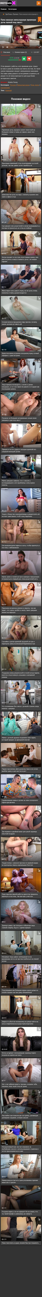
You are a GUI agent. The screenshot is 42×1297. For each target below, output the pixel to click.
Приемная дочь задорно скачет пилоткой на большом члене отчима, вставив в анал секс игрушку (18, 132)
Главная (3, 9)
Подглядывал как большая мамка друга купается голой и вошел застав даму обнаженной (20, 991)
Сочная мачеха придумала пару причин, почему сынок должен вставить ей (19, 323)
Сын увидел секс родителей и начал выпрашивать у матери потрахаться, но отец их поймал (21, 227)
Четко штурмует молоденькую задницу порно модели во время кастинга (19, 1054)
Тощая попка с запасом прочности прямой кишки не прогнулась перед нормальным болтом (20, 864)
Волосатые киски (23, 85)
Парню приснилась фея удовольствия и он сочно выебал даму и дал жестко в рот (20, 770)
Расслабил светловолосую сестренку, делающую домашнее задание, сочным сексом (20, 1116)
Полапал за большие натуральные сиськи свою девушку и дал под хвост (19, 419)
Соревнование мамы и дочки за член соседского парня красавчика (20, 801)
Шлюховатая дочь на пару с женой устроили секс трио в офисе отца (20, 195)
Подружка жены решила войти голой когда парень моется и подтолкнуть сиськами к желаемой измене (20, 675)
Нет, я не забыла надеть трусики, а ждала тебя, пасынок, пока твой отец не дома (19, 1085)
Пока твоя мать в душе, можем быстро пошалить (20, 1243)
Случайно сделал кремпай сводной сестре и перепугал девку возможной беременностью (18, 642)
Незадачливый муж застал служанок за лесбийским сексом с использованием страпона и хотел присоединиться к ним (20, 1149)
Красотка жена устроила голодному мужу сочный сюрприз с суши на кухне (20, 354)
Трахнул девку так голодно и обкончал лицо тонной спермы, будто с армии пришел (18, 926)
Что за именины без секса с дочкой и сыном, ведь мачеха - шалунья (20, 707)
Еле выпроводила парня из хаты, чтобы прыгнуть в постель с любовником (21, 546)
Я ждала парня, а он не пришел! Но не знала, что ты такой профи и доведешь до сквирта (20, 1212)
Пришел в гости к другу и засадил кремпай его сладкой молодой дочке (19, 450)
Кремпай (8, 90)
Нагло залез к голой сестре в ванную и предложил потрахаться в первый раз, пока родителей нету (20, 578)
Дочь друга (35, 85)
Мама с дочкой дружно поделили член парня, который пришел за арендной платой (19, 738)
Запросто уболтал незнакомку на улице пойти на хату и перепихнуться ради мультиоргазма (20, 1022)
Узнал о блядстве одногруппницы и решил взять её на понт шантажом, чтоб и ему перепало (21, 515)
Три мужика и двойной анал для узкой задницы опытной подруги (19, 832)
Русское (13, 85)
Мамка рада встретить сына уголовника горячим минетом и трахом (20, 1181)
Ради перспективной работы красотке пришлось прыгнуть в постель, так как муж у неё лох (20, 895)
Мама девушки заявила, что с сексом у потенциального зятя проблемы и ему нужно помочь (18, 483)
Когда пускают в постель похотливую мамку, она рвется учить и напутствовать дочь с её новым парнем (20, 259)
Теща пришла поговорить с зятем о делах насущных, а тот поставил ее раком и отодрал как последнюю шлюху (20, 386)
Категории (13, 9)
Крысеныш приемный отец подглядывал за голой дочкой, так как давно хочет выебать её (20, 164)
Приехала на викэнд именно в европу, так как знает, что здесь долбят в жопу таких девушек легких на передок (19, 610)
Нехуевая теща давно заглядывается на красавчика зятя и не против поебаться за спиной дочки (20, 959)
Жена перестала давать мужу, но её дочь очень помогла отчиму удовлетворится (19, 292)
